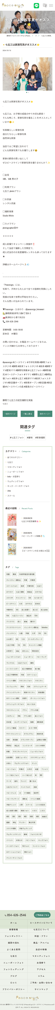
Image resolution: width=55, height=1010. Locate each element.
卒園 (27, 633)
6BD (7, 816)
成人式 (35, 609)
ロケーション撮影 (12, 698)
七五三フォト (22, 663)
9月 (17, 609)
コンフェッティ (11, 686)
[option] (27, 74)
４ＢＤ (34, 810)
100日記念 (35, 651)
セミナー (22, 728)
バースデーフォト (12, 846)
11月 (7, 615)
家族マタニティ (29, 692)
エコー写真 (33, 728)
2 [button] (28, 92)
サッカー (22, 822)
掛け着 (37, 669)
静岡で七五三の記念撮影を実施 (18, 400)
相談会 (29, 592)
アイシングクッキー (13, 692)
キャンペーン (20, 598)
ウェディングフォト (15, 481)
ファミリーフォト (39, 846)
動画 (32, 722)
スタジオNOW (40, 745)
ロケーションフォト (13, 852)
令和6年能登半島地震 (26, 574)
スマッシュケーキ (40, 686)
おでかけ (9, 592)
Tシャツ (23, 781)
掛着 (8, 751)
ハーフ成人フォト (12, 775)
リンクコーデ (27, 745)
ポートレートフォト (37, 698)
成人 (19, 621)
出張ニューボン (21, 757)
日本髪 (8, 722)
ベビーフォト (30, 840)
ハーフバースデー (12, 669)
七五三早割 (10, 645)
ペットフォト (25, 787)
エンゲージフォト (20, 722)
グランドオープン (27, 739)
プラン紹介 (28, 716)
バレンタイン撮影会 (31, 627)
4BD (25, 816)
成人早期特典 (27, 669)
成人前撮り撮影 (12, 810)
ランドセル (10, 663)
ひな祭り (9, 639)
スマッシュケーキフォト (15, 704)
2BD (19, 816)
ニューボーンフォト (15, 471)
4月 (17, 639)
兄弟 (8, 739)
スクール (11, 495)
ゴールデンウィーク (35, 639)
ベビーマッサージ (12, 799)
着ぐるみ (33, 781)
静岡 (25, 834)
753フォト (25, 846)
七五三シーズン (17, 615)
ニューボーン (28, 657)
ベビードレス (11, 793)
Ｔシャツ (45, 769)
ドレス (34, 763)
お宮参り (9, 651)
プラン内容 (34, 710)
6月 (30, 598)
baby (17, 651)
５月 (23, 639)
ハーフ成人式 (27, 775)
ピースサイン (11, 603)
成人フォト (39, 716)
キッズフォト (43, 840)
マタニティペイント (20, 751)
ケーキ (8, 781)
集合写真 (32, 822)
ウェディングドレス (13, 834)
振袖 (25, 621)
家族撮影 (41, 692)
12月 (36, 615)
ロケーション (32, 674)
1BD (41, 775)
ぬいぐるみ (31, 704)
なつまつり (38, 598)
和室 (36, 769)
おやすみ (28, 603)
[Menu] (51, 5)
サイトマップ (41, 989)
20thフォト (28, 852)
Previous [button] (5, 75)
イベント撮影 (11, 680)
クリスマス (10, 621)
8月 (24, 645)
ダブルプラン (29, 734)
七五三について (12, 787)
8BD (37, 816)
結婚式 (44, 816)
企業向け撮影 (41, 739)
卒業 (25, 580)
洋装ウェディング (25, 828)
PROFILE (8, 745)
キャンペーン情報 (35, 645)
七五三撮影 (20, 592)
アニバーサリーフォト (14, 858)
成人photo (44, 609)
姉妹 (22, 686)
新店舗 (15, 739)
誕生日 (29, 615)
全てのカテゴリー (14, 457)
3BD (13, 816)
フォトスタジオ (36, 834)
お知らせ (19, 840)
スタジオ (9, 598)
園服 (8, 822)
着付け (32, 621)
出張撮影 (9, 757)
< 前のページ (10, 413)
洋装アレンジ (11, 804)
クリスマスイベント (13, 627)
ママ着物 (27, 793)
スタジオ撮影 (11, 828)
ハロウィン (10, 716)
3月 (45, 633)
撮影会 (24, 799)
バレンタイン (11, 633)
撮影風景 (40, 722)
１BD (21, 804)
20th (9, 490)
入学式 (29, 769)
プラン (24, 710)
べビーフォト (11, 769)
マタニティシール (12, 710)
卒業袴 (32, 580)
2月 (39, 633)
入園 (20, 633)
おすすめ (38, 592)
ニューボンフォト (36, 751)
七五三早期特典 (12, 674)
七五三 (5, 403)
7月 (19, 645)
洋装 (22, 674)
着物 (32, 663)
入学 (33, 633)
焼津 (22, 586)
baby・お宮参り (13, 476)
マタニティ (39, 680)
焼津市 (36, 793)
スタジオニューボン (37, 757)
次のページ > (45, 413)
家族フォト (25, 810)
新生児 (17, 745)
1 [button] (26, 92)
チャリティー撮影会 (13, 580)
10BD (31, 816)
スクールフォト (12, 586)
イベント (9, 840)
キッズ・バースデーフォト (18, 485)
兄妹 (28, 686)
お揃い (8, 763)
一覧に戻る (27, 413)
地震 (8, 574)
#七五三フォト (17, 437)
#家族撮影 (40, 437)
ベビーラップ (41, 657)
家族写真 (40, 734)
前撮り (24, 698)
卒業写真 (30, 586)
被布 (16, 781)
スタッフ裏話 (11, 728)
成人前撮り (26, 609)
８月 (20, 603)
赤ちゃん (25, 651)
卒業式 (21, 769)
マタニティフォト (14, 466)
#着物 (29, 437)
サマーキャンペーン (13, 734)
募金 (14, 574)
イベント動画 (35, 799)
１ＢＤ (42, 810)
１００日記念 (40, 804)
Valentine (45, 627)
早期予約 (9, 609)
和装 (35, 787)
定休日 (37, 603)
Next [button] (49, 75)
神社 (14, 822)
